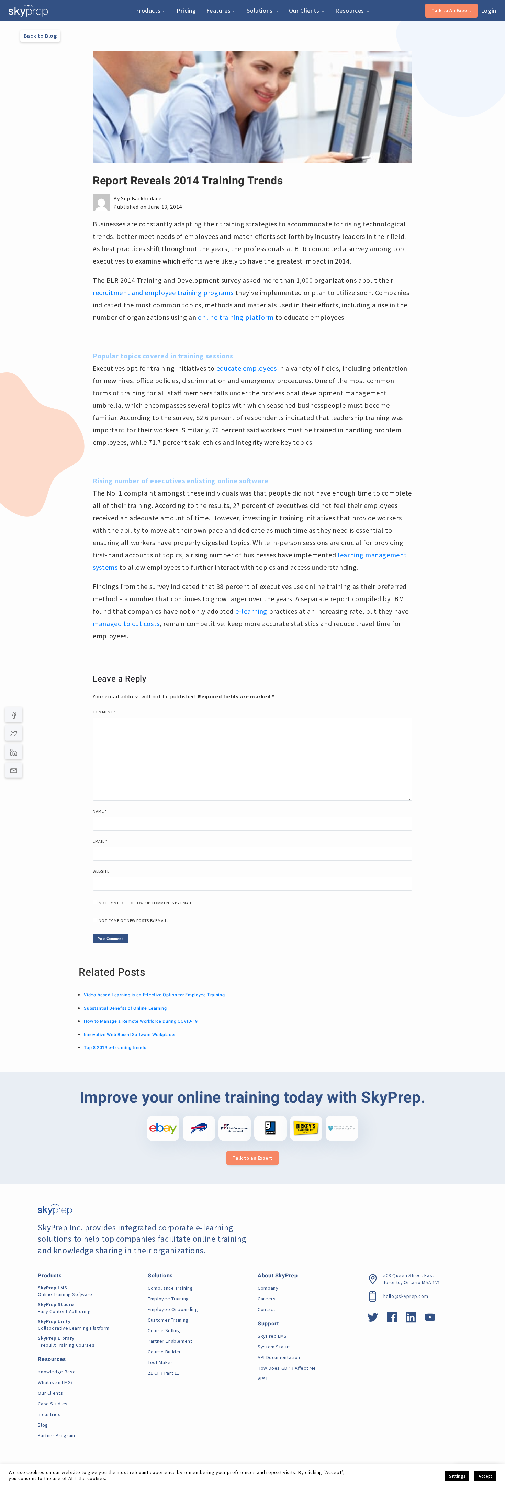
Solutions (260, 10)
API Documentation (279, 1357)
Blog (43, 1425)
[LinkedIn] (14, 751)
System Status (274, 1347)
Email (100, 841)
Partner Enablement (170, 1341)
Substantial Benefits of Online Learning (125, 1008)
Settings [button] (457, 1476)
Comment (104, 711)
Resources (350, 10)
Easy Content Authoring (64, 1307)
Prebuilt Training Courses (66, 1341)
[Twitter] (14, 733)
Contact (266, 1309)
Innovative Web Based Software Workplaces (130, 1035)
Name (100, 811)
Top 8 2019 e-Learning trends (115, 1048)
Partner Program (56, 1435)
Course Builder (164, 1352)
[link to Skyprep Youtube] (430, 1319)
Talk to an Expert (252, 1158)
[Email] (14, 770)
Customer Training (168, 1320)
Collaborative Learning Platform (74, 1324)
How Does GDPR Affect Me (287, 1368)
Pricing (186, 10)
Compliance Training (170, 1288)
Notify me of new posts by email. (133, 920)
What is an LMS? (55, 1382)
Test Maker (160, 1362)
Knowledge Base (57, 1372)
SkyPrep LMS (272, 1336)
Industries (49, 1414)
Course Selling (164, 1330)
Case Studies (53, 1403)
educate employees (246, 368)
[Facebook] (14, 714)
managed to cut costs (126, 623)
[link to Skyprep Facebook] (392, 1319)
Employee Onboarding (173, 1309)
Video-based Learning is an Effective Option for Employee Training (154, 995)
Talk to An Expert (451, 10)
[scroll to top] (489, 1452)
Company (268, 1288)
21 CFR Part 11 (164, 1373)
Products (148, 10)
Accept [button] (485, 1476)
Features (219, 10)
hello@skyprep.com (405, 1296)
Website (101, 871)
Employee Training (168, 1298)
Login (488, 10)
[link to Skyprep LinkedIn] (411, 1319)
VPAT (263, 1378)
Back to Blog (40, 35)
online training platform (235, 317)
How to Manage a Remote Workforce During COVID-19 (141, 1021)
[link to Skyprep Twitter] (373, 1319)
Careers (267, 1298)
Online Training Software (65, 1291)
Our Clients (305, 10)
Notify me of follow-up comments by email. (146, 902)
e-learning (252, 611)
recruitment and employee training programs (163, 292)
